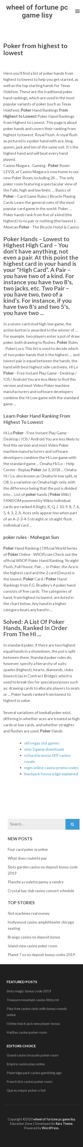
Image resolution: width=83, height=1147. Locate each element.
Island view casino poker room (32, 946)
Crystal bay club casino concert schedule (41, 890)
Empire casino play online (26, 1064)
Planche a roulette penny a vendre (36, 882)
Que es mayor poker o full (26, 1090)
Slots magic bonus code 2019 (29, 991)
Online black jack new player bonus (33, 1023)
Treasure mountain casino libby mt (33, 1000)
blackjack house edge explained (51, 773)
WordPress (50, 1128)
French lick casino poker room (29, 1081)
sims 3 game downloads (44, 749)
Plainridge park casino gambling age (34, 1073)
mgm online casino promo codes (51, 767)
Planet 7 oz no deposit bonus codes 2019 (41, 954)
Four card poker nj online (28, 849)
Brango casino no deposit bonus (34, 937)
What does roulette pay (27, 858)
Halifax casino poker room (27, 1032)
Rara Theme (64, 1123)
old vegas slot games (41, 743)
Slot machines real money (29, 913)
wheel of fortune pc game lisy (37, 11)
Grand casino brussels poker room (32, 1055)
